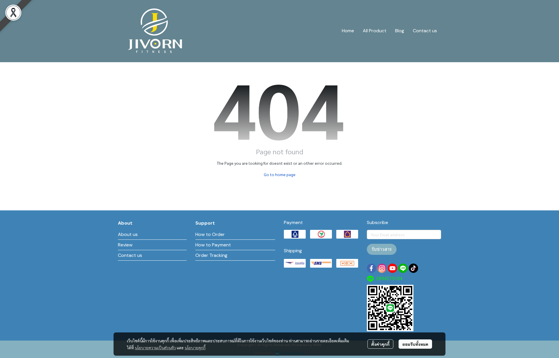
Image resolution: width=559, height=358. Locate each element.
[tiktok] (413, 268)
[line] (403, 268)
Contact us (425, 31)
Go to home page (280, 174)
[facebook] (371, 268)
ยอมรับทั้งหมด (415, 344)
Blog (399, 31)
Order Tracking (211, 255)
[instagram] (382, 268)
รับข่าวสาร (382, 249)
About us (128, 234)
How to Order (210, 234)
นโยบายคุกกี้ (195, 347)
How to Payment (213, 245)
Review (125, 245)
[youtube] (392, 268)
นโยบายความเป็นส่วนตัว (155, 347)
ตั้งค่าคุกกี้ (380, 344)
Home (348, 31)
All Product (374, 31)
